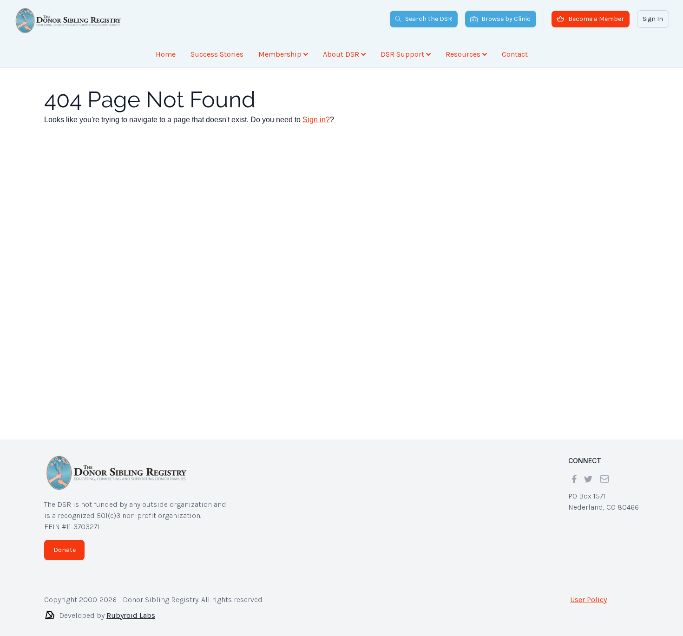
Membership (280, 54)
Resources (463, 54)
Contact (515, 54)
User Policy (588, 599)
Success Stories (216, 54)
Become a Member (596, 19)
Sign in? (316, 120)
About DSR (341, 54)
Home (166, 54)
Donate (64, 550)
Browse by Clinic (506, 19)
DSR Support (402, 54)
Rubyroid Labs (130, 615)
